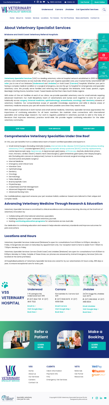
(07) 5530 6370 (63, 299)
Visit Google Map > (35, 309)
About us (32, 374)
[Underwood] (39, 280)
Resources (79, 377)
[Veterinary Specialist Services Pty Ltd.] (16, 10)
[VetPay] (97, 366)
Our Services (34, 377)
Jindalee (69, 9)
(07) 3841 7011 (34, 299)
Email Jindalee (89, 306)
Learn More (41, 346)
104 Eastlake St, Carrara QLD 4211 (67, 295)
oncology (77, 100)
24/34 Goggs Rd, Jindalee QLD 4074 (93, 295)
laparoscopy (36, 151)
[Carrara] (67, 280)
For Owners (54, 18)
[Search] (104, 9)
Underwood (47, 9)
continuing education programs (30, 221)
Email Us (71, 2)
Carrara (59, 9)
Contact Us (94, 18)
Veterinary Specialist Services (18, 78)
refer (6, 83)
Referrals (78, 371)
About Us (19, 18)
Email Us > (31, 306)
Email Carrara (61, 306)
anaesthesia (66, 100)
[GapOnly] (99, 375)
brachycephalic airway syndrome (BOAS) (63, 148)
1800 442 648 (55, 2)
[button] (20, 128)
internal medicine (36, 100)
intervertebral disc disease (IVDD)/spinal (68, 146)
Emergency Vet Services (57, 380)
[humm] (98, 371)
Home (12, 18)
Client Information (54, 371)
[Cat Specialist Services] (17, 398)
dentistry (90, 100)
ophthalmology (52, 100)
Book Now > (32, 312)
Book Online (100, 2)
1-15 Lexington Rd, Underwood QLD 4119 (36, 295)
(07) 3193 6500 (90, 299)
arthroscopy (71, 151)
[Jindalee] (95, 280)
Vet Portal (85, 2)
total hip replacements (91, 148)
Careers (28, 18)
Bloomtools (83, 399)
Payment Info (52, 374)
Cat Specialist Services (87, 9)
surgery (23, 100)
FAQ (48, 377)
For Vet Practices (67, 18)
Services (36, 18)
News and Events (82, 18)
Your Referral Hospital (11, 2)
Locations (45, 18)
